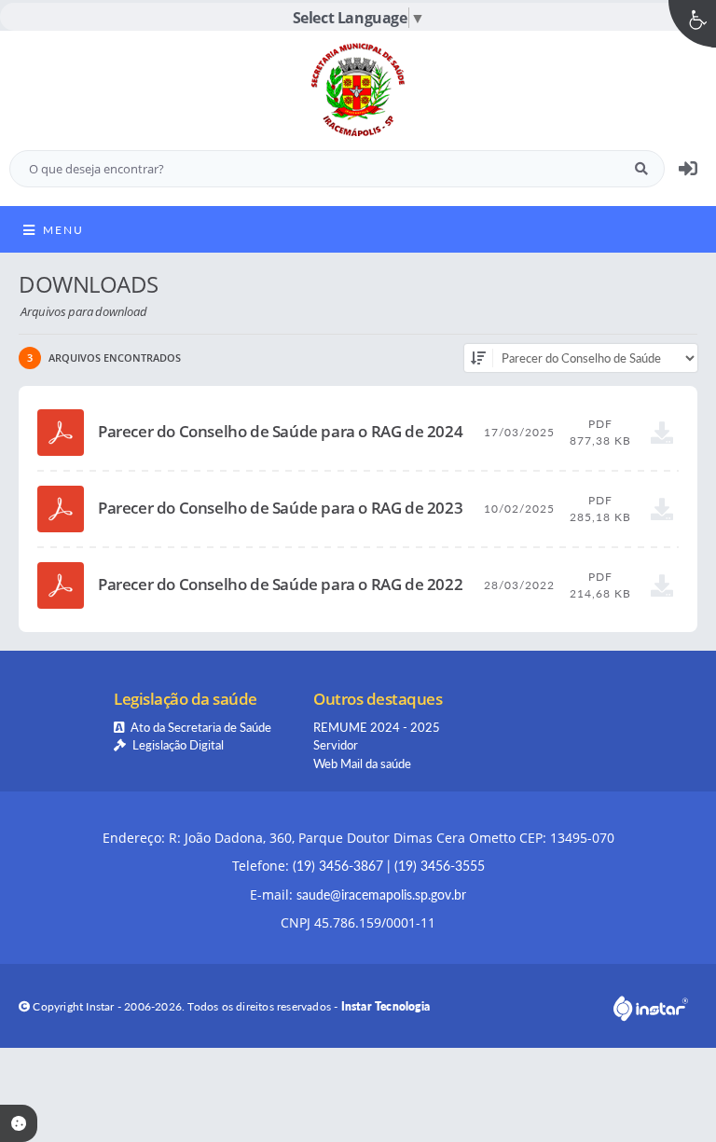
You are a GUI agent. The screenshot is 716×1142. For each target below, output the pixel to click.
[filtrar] (478, 358)
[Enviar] (641, 168)
